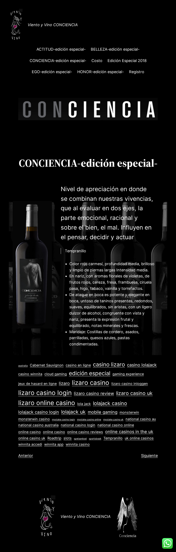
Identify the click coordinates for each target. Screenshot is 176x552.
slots (68, 438)
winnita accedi (30, 444)
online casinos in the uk (129, 431)
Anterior (25, 455)
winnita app (54, 444)
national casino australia (38, 425)
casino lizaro (109, 364)
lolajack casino (110, 403)
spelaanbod (80, 438)
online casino (54, 432)
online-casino (29, 432)
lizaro (64, 383)
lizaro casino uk (134, 393)
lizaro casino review (94, 393)
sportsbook (95, 438)
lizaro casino (90, 382)
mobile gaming (102, 412)
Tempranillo (113, 438)
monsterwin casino (34, 419)
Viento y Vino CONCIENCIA (53, 25)
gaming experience (128, 374)
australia (23, 365)
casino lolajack (142, 364)
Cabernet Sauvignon (47, 365)
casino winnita (30, 374)
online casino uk (31, 438)
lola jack (84, 404)
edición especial (89, 373)
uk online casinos (139, 438)
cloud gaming (55, 374)
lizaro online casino (46, 403)
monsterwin (129, 412)
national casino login (78, 425)
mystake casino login (63, 419)
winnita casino (78, 444)
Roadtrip (54, 438)
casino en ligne (78, 365)
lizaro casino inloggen (129, 383)
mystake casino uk (113, 419)
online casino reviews (85, 432)
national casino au (141, 419)
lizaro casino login (45, 392)
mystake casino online (89, 419)
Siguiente (149, 455)
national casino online (115, 425)
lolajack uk (73, 412)
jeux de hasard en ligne (37, 383)
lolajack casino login (38, 412)
